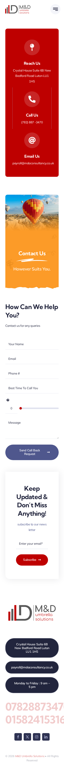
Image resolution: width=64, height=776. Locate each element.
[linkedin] (46, 737)
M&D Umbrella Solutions (29, 756)
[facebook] (18, 737)
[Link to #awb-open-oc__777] (55, 9)
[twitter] (27, 737)
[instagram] (36, 737)
